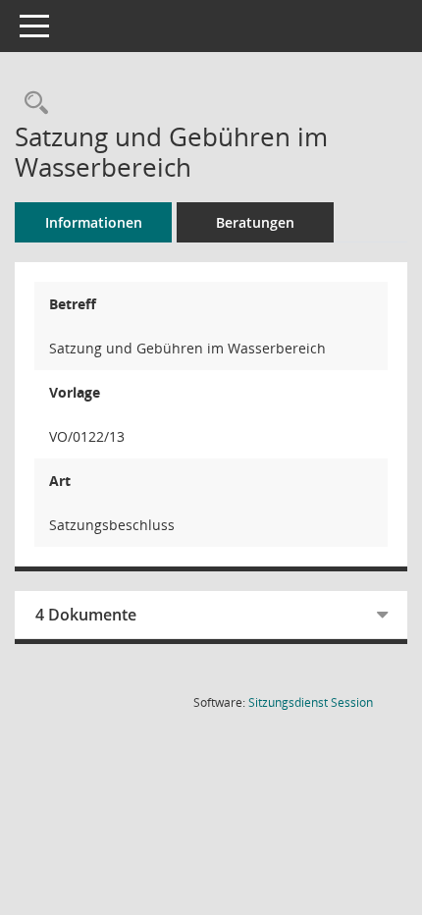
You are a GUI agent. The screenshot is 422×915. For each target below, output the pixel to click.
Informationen (93, 222)
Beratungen (255, 222)
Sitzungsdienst (310, 702)
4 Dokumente (85, 614)
